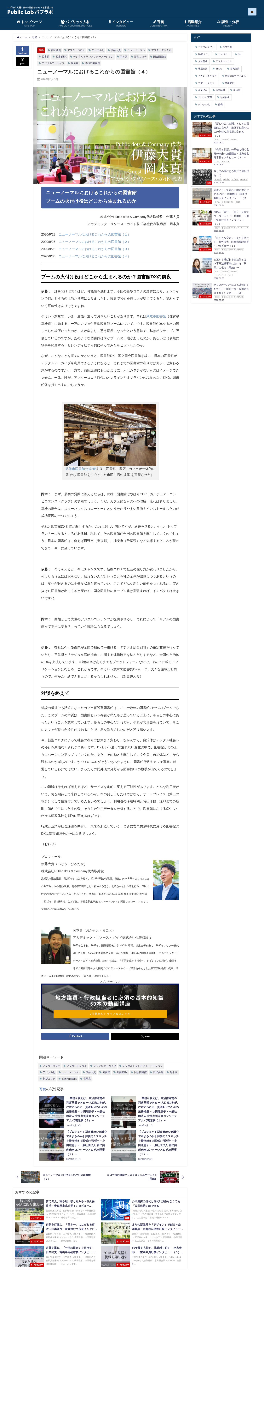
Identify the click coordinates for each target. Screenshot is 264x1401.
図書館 (45, 56)
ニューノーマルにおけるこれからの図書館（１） (95, 234)
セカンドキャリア (207, 76)
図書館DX (61, 56)
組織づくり (204, 54)
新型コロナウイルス (235, 76)
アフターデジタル (161, 50)
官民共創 (56, 50)
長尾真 (74, 63)
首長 (220, 104)
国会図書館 (159, 56)
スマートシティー (207, 83)
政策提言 (202, 90)
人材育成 (202, 61)
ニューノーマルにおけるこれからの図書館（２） (95, 241)
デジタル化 (98, 50)
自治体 (236, 90)
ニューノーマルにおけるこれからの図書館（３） (95, 248)
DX (239, 54)
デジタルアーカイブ (53, 63)
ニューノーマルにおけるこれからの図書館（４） (95, 256)
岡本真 (124, 56)
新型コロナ (140, 56)
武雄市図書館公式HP (80, 468)
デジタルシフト (206, 47)
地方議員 (220, 90)
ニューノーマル (136, 50)
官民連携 (234, 69)
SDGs (219, 69)
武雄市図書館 (92, 63)
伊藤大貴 (116, 50)
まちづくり (224, 54)
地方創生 (225, 97)
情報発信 (229, 83)
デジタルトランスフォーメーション (93, 56)
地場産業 (202, 69)
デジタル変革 (205, 97)
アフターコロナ (76, 50)
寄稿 (41, 50)
